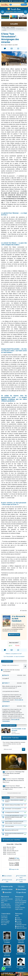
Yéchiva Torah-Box (6, 906)
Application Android (21, 928)
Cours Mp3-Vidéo (5, 904)
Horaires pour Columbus (12, 840)
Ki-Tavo (17, 858)
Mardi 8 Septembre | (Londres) (14, 787)
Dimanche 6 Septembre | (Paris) (13, 780)
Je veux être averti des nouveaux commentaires (11, 670)
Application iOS (20, 926)
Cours (12, 797)
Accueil (3, 27)
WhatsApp (19, 923)
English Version (19, 909)
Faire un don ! (4, 919)
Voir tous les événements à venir (14, 793)
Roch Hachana (9, 11)
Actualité (13, 27)
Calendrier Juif (18, 899)
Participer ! (23, 4)
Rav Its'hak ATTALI (16, 733)
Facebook (19, 919)
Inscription (17, 906)
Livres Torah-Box (19, 904)
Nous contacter (8, 876)
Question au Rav (21, 11)
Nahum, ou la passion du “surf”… (14, 653)
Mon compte (5, 1)
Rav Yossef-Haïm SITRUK (21, 967)
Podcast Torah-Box (20, 907)
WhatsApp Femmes (21, 924)
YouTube (18, 921)
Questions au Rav (20, 797)
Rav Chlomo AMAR (21, 954)
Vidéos (15, 11)
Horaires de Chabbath (20, 902)
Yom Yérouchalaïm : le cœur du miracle (14, 656)
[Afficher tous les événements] (9, 1)
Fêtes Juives (4, 900)
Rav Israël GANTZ (7, 967)
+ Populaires (6, 797)
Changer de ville (14, 869)
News (8, 27)
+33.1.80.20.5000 (22, 876)
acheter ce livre (14, 634)
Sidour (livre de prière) (20, 900)
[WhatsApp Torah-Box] (25, 1)
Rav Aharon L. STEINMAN (7, 941)
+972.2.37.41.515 (8, 880)
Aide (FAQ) (4, 924)
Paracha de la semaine (7, 899)
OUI (11, 645)
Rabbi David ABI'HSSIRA (7, 954)
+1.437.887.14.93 (22, 880)
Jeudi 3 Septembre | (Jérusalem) (13, 773)
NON (18, 645)
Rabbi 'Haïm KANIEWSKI (21, 941)
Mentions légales (5, 921)
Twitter (18, 918)
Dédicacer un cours (6, 907)
